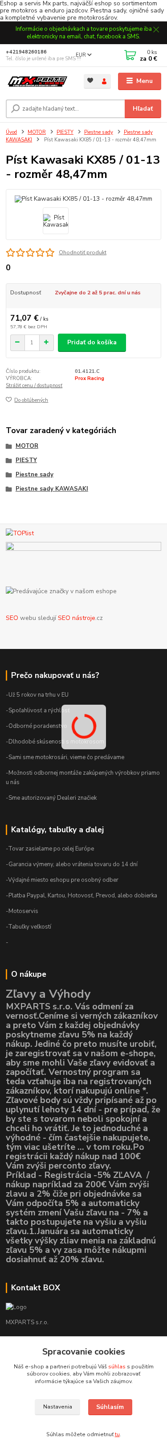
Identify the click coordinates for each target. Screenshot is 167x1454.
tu (117, 1434)
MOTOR (37, 132)
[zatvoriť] (156, 30)
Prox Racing (89, 378)
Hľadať (143, 108)
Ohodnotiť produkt (82, 252)
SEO (12, 618)
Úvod (11, 132)
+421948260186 (26, 52)
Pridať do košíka (92, 342)
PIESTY (65, 132)
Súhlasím (110, 1407)
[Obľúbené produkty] (91, 80)
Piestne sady (98, 132)
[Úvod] (38, 81)
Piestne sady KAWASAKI (52, 489)
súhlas (117, 1366)
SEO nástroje (76, 618)
